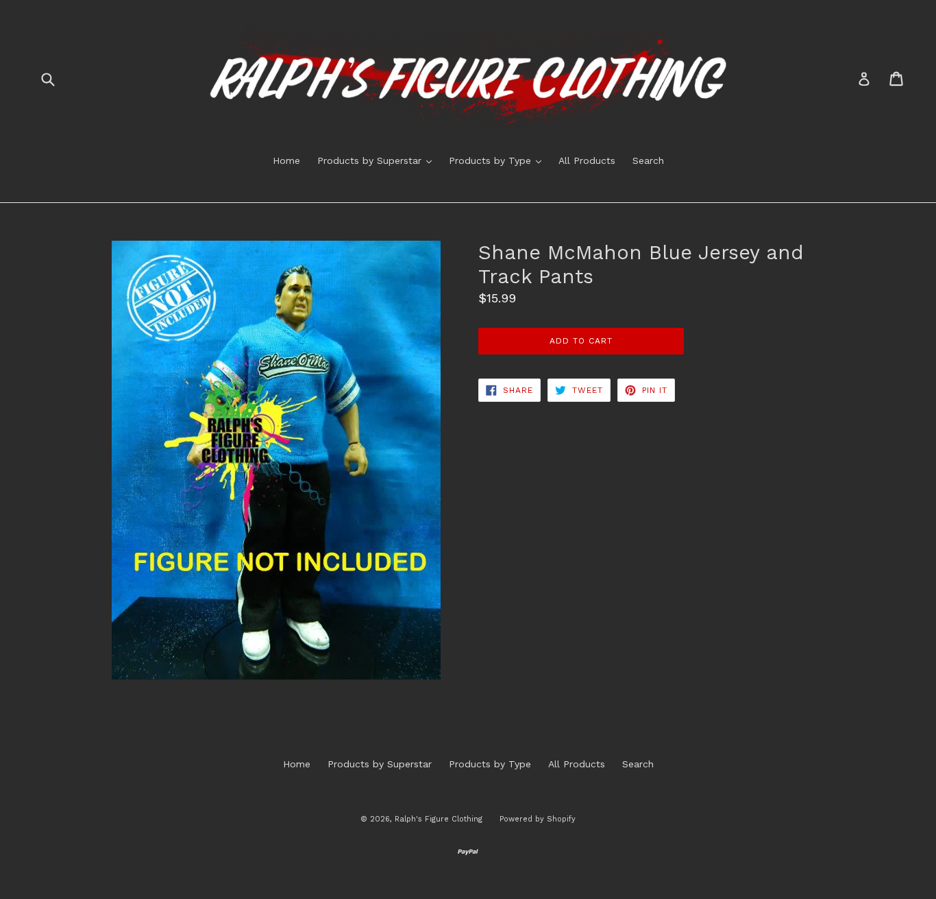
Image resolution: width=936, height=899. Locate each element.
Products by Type (498, 160)
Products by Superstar (378, 160)
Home (286, 160)
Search (648, 160)
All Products (586, 160)
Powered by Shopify (538, 819)
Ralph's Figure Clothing (438, 819)
